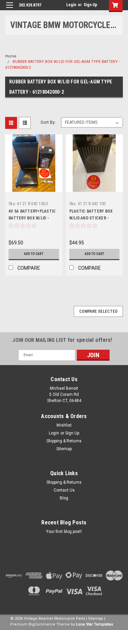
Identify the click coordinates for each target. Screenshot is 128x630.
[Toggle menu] (9, 9)
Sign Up (90, 4)
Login (71, 4)
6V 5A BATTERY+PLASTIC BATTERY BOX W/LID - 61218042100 (32, 218)
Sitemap (64, 448)
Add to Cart (33, 254)
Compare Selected (98, 311)
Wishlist (64, 425)
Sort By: (48, 122)
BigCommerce (42, 624)
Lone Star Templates (94, 624)
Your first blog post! (64, 531)
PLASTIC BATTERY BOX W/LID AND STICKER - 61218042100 (91, 218)
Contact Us (64, 490)
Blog (64, 498)
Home (10, 56)
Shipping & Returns (64, 441)
